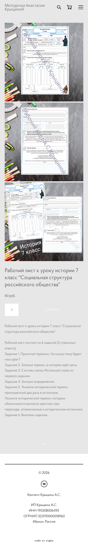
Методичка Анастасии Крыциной (25, 7)
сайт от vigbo (44, 541)
